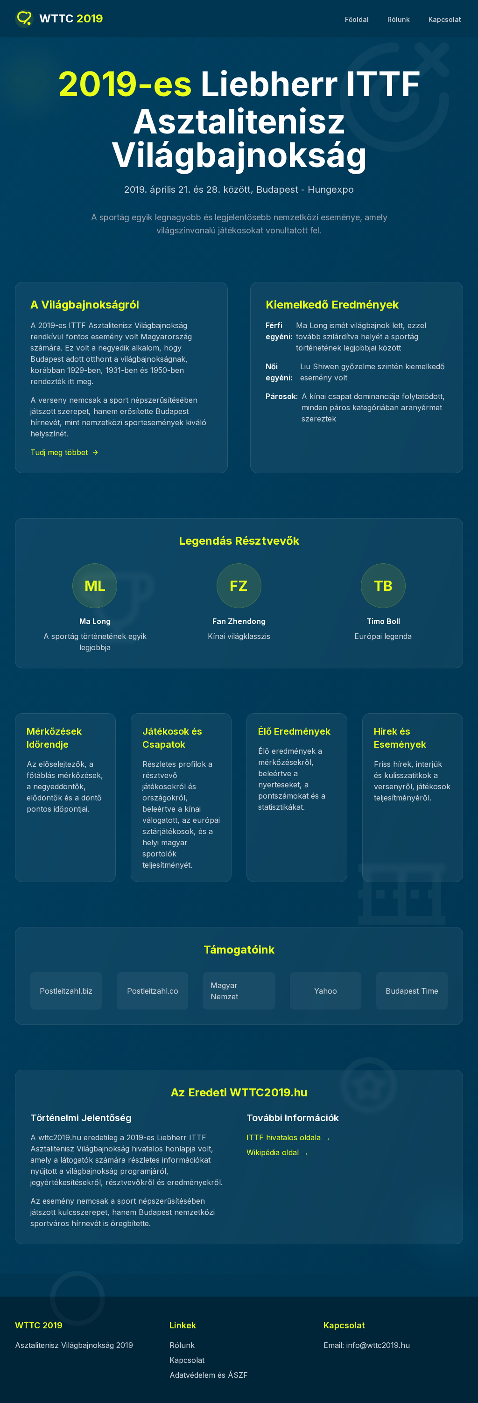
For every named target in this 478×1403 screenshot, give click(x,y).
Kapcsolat (445, 19)
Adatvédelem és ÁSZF (208, 1375)
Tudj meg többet (59, 452)
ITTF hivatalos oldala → (288, 1137)
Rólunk (398, 19)
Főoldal (357, 19)
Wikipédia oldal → (277, 1152)
